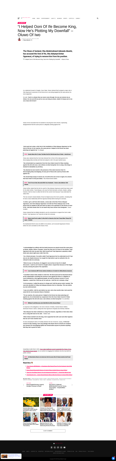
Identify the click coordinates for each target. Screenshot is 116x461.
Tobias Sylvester (27, 40)
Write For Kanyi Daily (58, 453)
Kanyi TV (53, 18)
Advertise (41, 451)
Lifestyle (71, 18)
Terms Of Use (70, 451)
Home (33, 18)
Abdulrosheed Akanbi (53, 378)
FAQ (76, 451)
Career (78, 18)
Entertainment (45, 18)
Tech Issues (91, 451)
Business (59, 18)
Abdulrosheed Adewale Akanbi (39, 378)
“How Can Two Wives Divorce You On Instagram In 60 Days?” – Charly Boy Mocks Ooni (48, 372)
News (38, 18)
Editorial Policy (49, 451)
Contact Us (34, 451)
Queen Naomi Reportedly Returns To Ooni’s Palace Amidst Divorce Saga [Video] (46, 370)
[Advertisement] (58, 8)
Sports (65, 18)
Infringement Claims (60, 451)
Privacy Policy (82, 451)
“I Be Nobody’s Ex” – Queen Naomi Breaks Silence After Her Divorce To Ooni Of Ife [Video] (49, 374)
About (28, 451)
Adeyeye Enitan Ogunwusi (65, 378)
